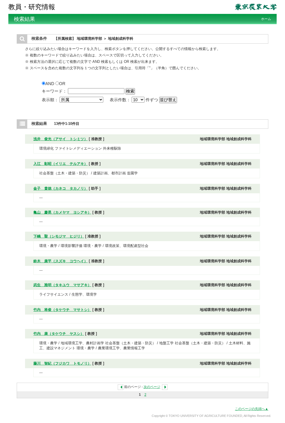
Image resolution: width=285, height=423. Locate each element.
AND (50, 83)
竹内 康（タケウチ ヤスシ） (58, 334)
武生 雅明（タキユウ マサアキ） (62, 285)
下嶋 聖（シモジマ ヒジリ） (58, 236)
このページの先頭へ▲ (251, 409)
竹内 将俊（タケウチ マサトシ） (62, 310)
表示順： (51, 99)
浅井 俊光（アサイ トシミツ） (60, 139)
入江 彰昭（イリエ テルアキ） (60, 164)
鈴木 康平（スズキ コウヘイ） (60, 261)
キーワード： (54, 91)
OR (62, 83)
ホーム (266, 19)
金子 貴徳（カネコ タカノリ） (60, 188)
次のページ (152, 387)
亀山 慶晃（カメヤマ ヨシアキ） (62, 212)
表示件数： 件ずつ (134, 99)
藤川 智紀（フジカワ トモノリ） (62, 363)
